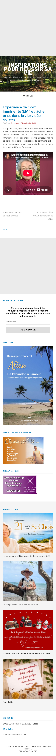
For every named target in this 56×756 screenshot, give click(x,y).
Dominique (15, 123)
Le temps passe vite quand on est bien (20, 605)
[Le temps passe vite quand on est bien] (28, 600)
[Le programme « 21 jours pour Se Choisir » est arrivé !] (28, 552)
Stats (35, 724)
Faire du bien (8, 702)
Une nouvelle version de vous (43, 215)
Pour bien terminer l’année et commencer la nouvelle (26, 653)
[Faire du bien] (28, 698)
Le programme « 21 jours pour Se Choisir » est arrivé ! (26, 556)
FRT (35, 751)
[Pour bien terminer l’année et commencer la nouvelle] (28, 649)
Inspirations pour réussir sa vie (28, 69)
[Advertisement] (28, 28)
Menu (29, 96)
